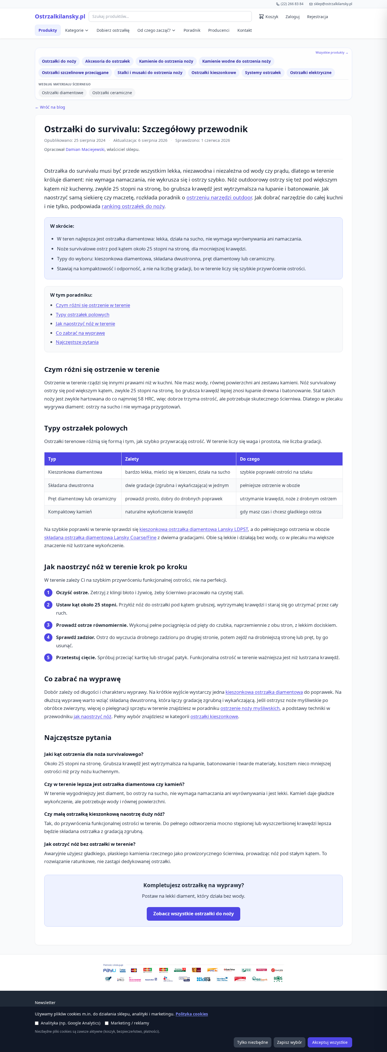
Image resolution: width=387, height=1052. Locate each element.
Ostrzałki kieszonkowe (214, 72)
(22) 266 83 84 (292, 3)
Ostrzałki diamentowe (62, 92)
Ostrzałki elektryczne (310, 72)
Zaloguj (293, 16)
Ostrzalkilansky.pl (60, 16)
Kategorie (74, 30)
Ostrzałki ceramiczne (112, 92)
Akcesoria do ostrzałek (107, 61)
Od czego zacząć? (154, 30)
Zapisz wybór (289, 1042)
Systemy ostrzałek (263, 72)
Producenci (218, 30)
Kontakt (244, 30)
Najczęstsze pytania (77, 342)
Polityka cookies (192, 1014)
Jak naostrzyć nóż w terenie (85, 323)
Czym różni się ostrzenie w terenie (93, 305)
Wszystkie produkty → (332, 52)
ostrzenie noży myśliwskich (250, 708)
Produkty (48, 30)
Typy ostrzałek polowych (82, 314)
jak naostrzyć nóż (92, 716)
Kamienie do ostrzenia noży (166, 61)
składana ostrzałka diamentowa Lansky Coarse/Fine (100, 537)
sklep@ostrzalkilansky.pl (333, 3)
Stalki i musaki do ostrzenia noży (150, 72)
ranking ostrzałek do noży (133, 206)
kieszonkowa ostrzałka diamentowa (264, 692)
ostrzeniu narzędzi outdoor (219, 197)
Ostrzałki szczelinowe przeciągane (75, 72)
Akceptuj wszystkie (330, 1042)
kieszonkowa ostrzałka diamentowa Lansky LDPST (193, 529)
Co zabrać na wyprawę (80, 333)
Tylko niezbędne (252, 1042)
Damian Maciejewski (85, 149)
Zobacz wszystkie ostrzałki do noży (193, 913)
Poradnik (192, 30)
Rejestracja (317, 16)
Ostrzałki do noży (59, 61)
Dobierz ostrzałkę (113, 30)
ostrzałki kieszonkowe (214, 716)
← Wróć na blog (50, 107)
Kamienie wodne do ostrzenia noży (236, 61)
